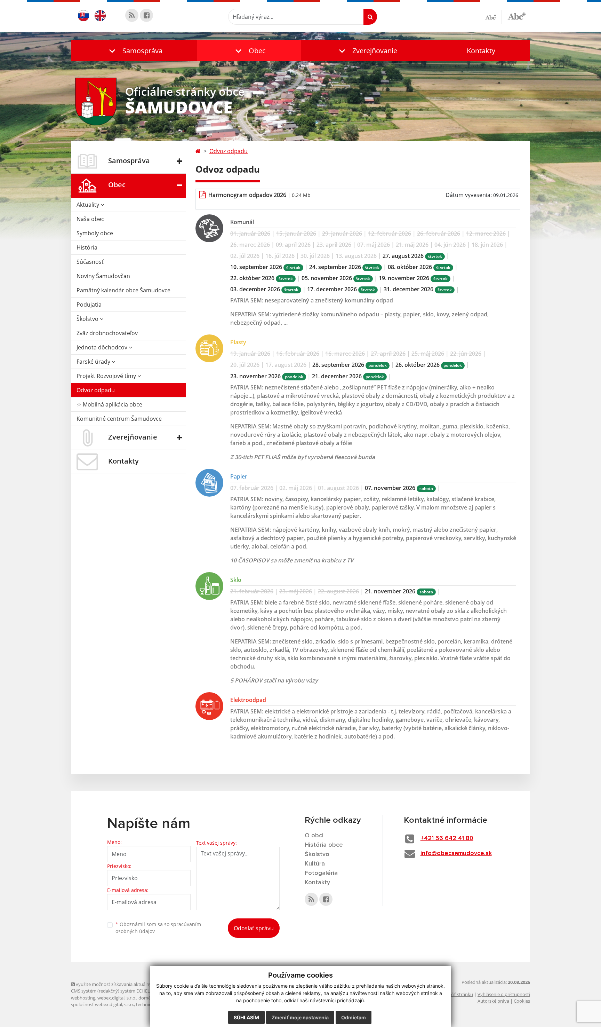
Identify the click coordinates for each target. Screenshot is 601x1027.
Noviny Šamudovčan (103, 276)
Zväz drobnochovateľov (107, 333)
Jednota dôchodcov (103, 347)
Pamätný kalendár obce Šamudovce (123, 290)
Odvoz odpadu (96, 390)
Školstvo (88, 319)
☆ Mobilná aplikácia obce (109, 404)
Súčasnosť (90, 262)
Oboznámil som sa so (158, 928)
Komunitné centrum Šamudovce (119, 418)
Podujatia (89, 304)
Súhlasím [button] (246, 1017)
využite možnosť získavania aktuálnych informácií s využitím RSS (142, 984)
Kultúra (315, 864)
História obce (324, 845)
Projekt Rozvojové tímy (107, 376)
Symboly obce (95, 233)
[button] (134, 50)
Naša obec (90, 219)
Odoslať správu (254, 928)
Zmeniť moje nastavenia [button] (300, 1017)
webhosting (83, 998)
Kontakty (481, 50)
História (87, 247)
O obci (314, 835)
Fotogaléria (321, 873)
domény (146, 998)
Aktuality (89, 204)
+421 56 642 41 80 (446, 838)
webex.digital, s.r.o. (116, 998)
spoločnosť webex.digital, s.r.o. (102, 1004)
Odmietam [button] (353, 1017)
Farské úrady (94, 361)
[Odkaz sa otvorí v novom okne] (131, 15)
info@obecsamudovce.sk (456, 853)
